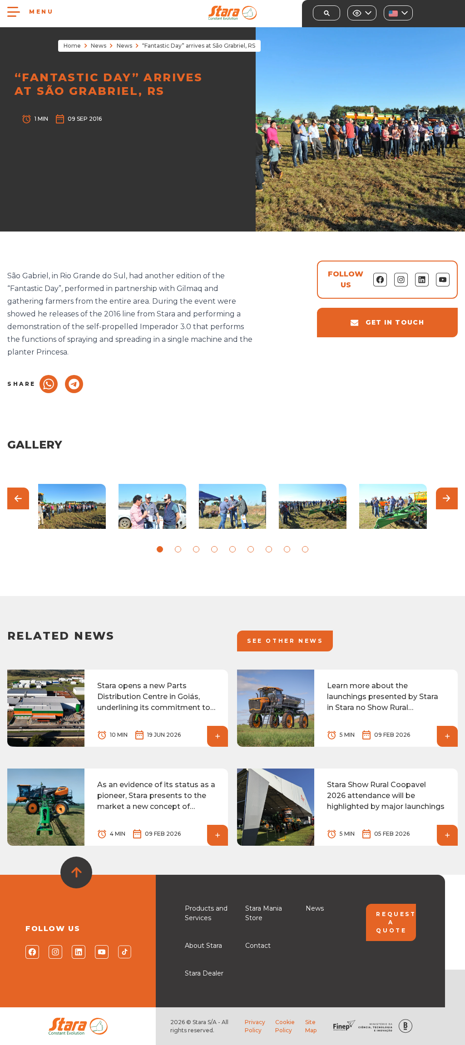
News (98, 45)
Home (72, 45)
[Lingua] (398, 12)
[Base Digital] (405, 1026)
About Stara (203, 945)
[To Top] (76, 872)
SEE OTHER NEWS (285, 640)
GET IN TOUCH (395, 322)
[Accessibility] (361, 12)
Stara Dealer (204, 973)
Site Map (311, 1026)
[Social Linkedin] (78, 952)
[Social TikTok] (124, 952)
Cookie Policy (285, 1026)
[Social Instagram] (55, 952)
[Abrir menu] (13, 11)
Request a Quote (396, 922)
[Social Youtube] (101, 952)
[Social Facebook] (31, 952)
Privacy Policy (255, 1026)
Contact (258, 945)
